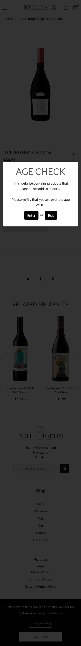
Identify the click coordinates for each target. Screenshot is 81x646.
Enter (31, 215)
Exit (51, 215)
